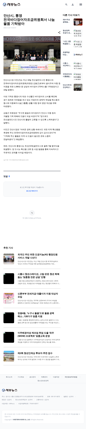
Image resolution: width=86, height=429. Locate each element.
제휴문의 (44, 377)
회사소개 (9, 377)
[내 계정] (72, 4)
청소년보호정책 (43, 381)
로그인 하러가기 (32, 191)
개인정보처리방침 (71, 377)
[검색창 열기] (66, 4)
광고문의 (32, 377)
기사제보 (21, 377)
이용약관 (56, 377)
